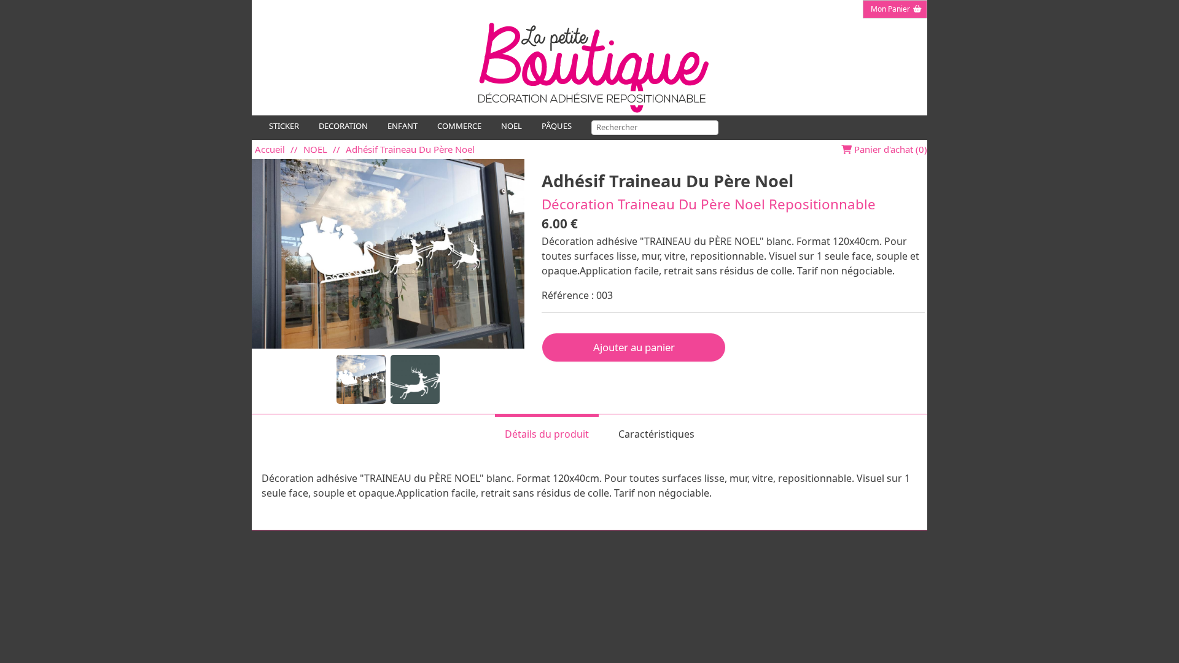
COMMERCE (459, 125)
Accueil (270, 149)
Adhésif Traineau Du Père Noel (410, 149)
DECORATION (343, 125)
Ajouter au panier (634, 347)
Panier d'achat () (889, 149)
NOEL (511, 125)
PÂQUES (557, 125)
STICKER (284, 125)
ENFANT (402, 125)
